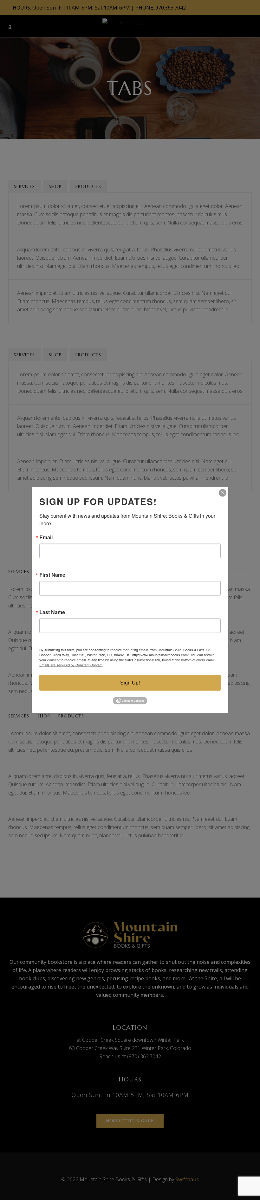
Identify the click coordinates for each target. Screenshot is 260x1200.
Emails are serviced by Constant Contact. (71, 664)
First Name (52, 574)
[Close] (222, 492)
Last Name (52, 611)
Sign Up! (130, 682)
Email (46, 537)
